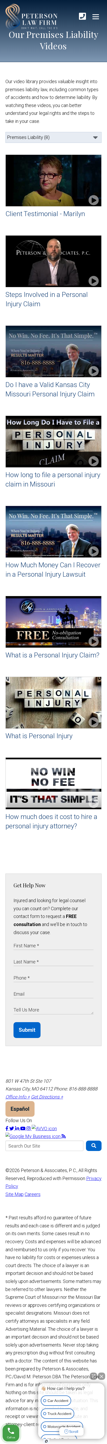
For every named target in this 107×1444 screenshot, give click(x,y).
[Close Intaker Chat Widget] (101, 1376)
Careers (33, 1194)
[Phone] (82, 16)
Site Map (14, 1194)
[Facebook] (7, 1128)
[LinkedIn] (17, 1128)
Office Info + (17, 1097)
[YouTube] (23, 1128)
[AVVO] (44, 1128)
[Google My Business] (33, 1136)
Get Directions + (47, 1097)
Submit (27, 1030)
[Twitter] (12, 1128)
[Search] (94, 1146)
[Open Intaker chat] (46, 1441)
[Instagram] (29, 1128)
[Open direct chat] (93, 1376)
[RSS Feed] (64, 1136)
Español (20, 1109)
